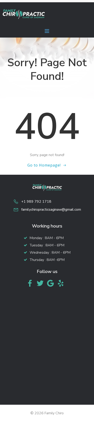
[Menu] (47, 31)
